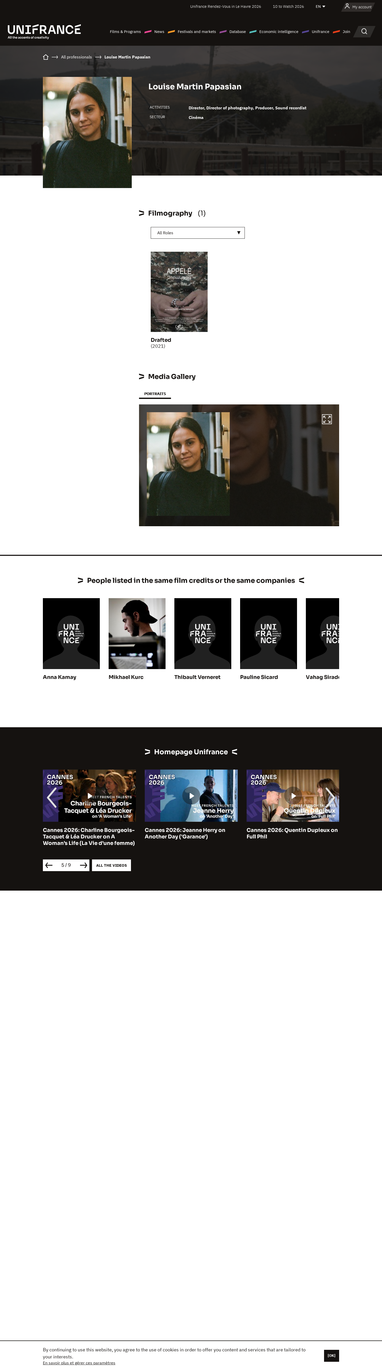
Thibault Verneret (197, 677)
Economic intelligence (278, 31)
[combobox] (198, 233)
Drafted (161, 340)
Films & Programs (125, 31)
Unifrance (320, 31)
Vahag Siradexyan (330, 677)
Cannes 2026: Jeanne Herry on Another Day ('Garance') (185, 833)
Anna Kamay (59, 677)
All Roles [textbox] (165, 232)
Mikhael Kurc (126, 677)
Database (237, 31)
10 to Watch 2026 (288, 6)
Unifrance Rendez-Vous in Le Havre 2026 (225, 6)
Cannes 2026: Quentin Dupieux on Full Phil (292, 833)
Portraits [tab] (155, 393)
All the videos (111, 865)
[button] (327, 420)
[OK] (331, 1355)
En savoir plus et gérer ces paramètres (79, 1362)
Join (346, 31)
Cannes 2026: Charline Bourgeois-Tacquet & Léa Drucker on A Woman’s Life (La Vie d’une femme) (89, 836)
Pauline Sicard (259, 677)
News (159, 31)
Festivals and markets (197, 31)
